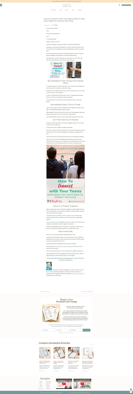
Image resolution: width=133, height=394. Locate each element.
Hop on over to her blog (77, 273)
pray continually (54, 234)
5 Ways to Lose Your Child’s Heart (45, 291)
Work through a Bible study (52, 222)
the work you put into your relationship (64, 246)
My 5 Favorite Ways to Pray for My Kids (87, 291)
